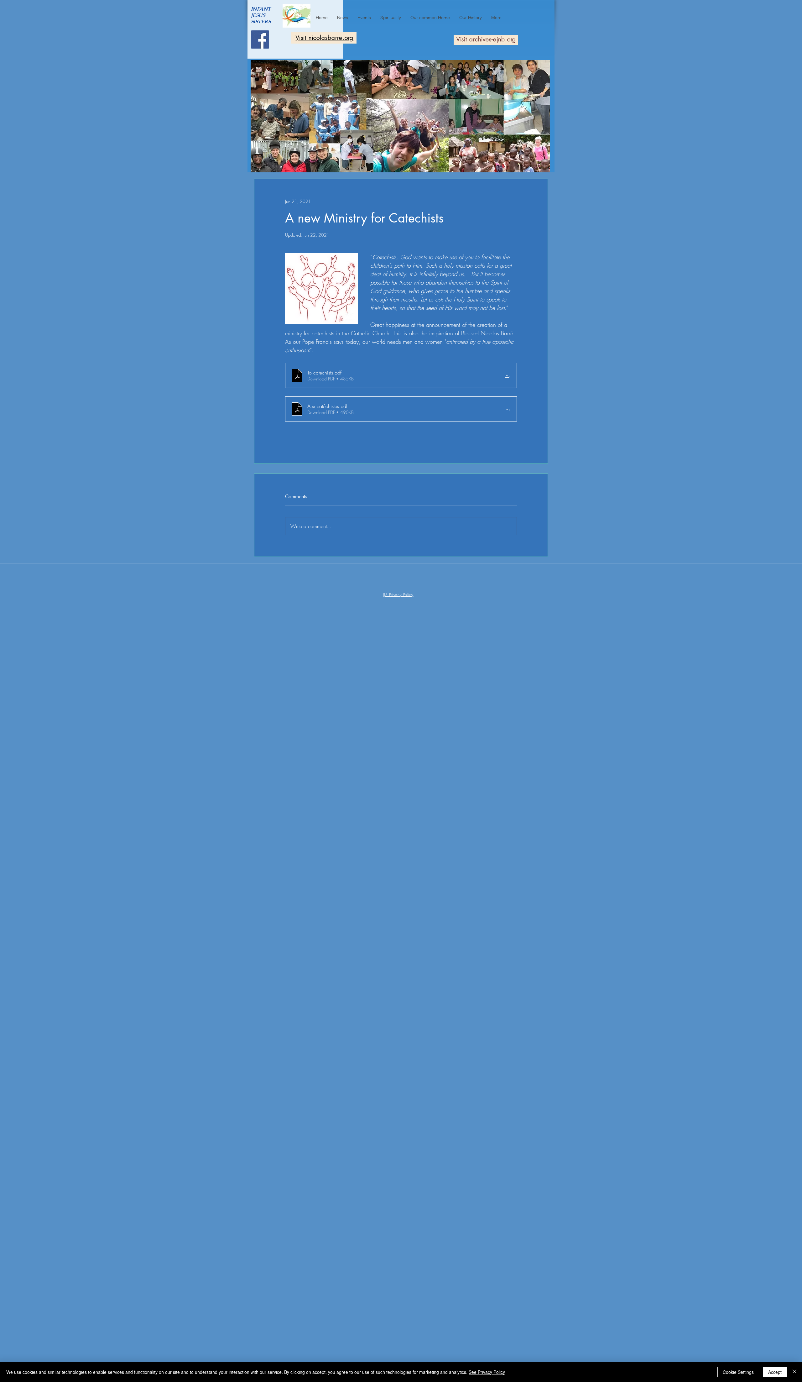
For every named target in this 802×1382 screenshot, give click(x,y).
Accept (775, 1372)
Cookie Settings (738, 1372)
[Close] (794, 1372)
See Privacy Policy (487, 1372)
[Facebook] (260, 39)
